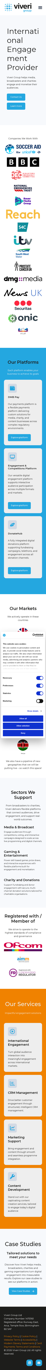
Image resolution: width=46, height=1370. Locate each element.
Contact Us (16, 97)
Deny (23, 733)
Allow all (23, 718)
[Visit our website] (39, 1363)
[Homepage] (18, 7)
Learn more (16, 106)
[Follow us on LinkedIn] (29, 1363)
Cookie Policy (28, 1336)
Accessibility (29, 1340)
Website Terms (12, 1340)
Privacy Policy (11, 1336)
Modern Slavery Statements (19, 1343)
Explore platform (19, 437)
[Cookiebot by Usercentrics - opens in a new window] (32, 635)
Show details (32, 711)
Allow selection (23, 726)
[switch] (39, 686)
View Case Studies (21, 1291)
